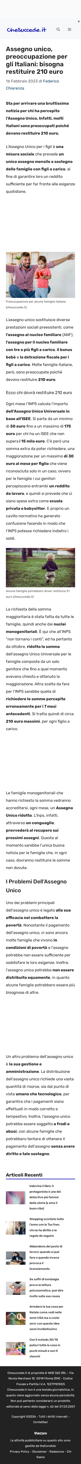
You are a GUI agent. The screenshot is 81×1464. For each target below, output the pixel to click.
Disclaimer (39, 1451)
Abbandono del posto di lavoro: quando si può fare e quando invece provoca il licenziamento (45, 1258)
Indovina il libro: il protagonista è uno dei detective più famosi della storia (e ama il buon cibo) (45, 1197)
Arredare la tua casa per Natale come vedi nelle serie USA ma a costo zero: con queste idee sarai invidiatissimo (46, 1318)
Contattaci (40, 1422)
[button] (58, 29)
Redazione (57, 1451)
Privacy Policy (19, 1451)
